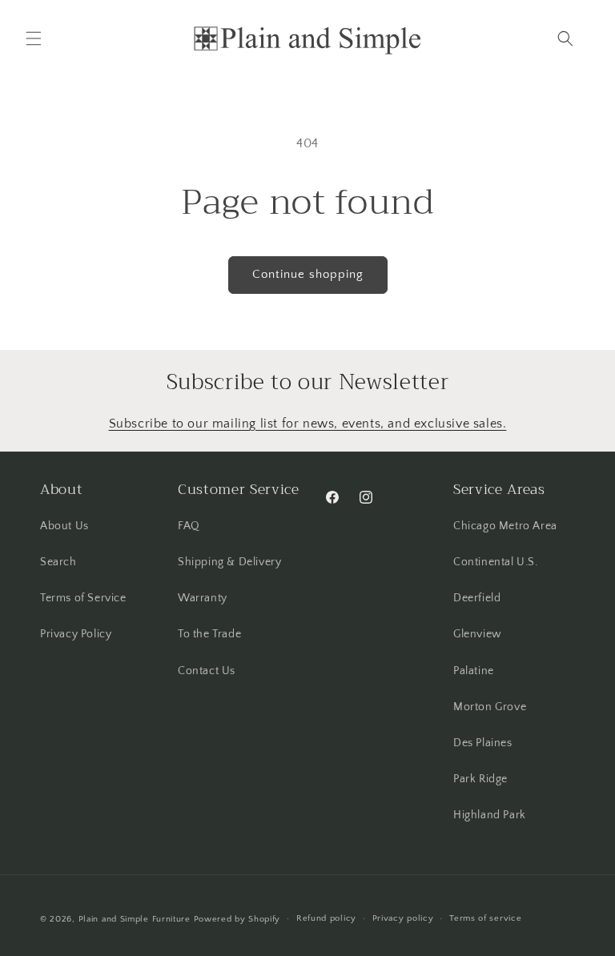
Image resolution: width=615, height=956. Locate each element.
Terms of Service (83, 598)
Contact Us (206, 671)
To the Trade (209, 634)
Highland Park (489, 815)
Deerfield (476, 598)
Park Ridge (480, 779)
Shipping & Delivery (229, 562)
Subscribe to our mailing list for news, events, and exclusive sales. (308, 423)
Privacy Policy (75, 634)
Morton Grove (489, 707)
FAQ (189, 526)
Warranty (202, 598)
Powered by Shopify (237, 919)
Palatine (473, 671)
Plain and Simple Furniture (134, 919)
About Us (64, 526)
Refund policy (326, 918)
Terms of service (485, 918)
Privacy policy (403, 918)
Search (58, 562)
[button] (33, 38)
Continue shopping (308, 274)
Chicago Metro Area (505, 526)
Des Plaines (482, 743)
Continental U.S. (495, 562)
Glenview (477, 634)
